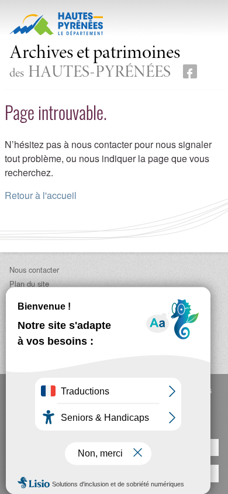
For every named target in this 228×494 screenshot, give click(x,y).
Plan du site (29, 283)
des (94, 62)
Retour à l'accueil (41, 195)
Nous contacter (34, 269)
